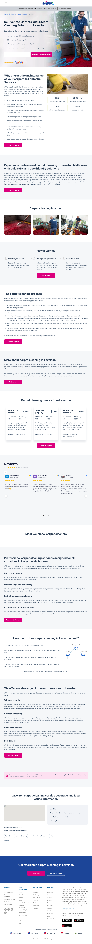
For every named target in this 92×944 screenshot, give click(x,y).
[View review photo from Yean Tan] (64, 503)
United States (51, 933)
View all (6, 840)
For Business (7, 902)
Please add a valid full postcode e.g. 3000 (16, 48)
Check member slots (65, 8)
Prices (20, 900)
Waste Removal (37, 903)
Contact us (22, 918)
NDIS (20, 920)
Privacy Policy (22, 912)
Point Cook (8, 836)
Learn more (34, 776)
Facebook (5, 909)
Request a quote (13, 342)
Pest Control (36, 897)
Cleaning (35, 892)
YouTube (5, 913)
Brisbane (49, 900)
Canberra (49, 905)
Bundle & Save (13, 755)
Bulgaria (80, 933)
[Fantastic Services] (48, 3)
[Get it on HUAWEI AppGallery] (67, 925)
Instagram (8, 909)
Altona (52, 836)
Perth (48, 916)
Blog (20, 923)
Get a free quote (13, 145)
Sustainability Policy (24, 910)
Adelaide (49, 897)
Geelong (49, 908)
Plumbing (35, 908)
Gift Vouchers (8, 904)
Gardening (36, 895)
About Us (21, 895)
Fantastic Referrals (24, 903)
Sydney (49, 895)
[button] (6, 496)
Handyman (36, 900)
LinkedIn (12, 909)
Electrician (36, 905)
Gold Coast (50, 911)
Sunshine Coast (51, 918)
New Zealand (34, 933)
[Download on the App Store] (67, 920)
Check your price (46, 445)
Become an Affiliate (9, 899)
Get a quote (46, 275)
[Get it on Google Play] (79, 920)
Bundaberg (50, 903)
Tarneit (32, 836)
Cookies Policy (23, 915)
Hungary (66, 933)
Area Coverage (8, 892)
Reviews (21, 897)
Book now (36, 873)
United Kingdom (17, 933)
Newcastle (50, 913)
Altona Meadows (42, 836)
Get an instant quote (13, 620)
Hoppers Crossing (21, 836)
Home (20, 892)
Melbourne (50, 892)
